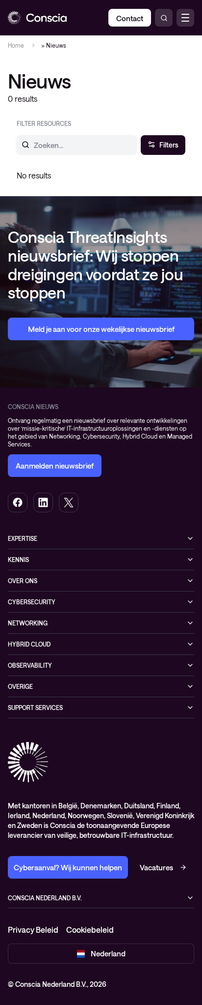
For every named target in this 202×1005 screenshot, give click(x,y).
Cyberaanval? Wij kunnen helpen (68, 867)
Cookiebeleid (90, 929)
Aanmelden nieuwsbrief (55, 465)
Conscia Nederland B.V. (45, 897)
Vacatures (156, 867)
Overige (20, 686)
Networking (28, 623)
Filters (168, 145)
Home (16, 45)
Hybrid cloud (29, 644)
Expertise (22, 538)
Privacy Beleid (33, 929)
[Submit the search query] (20, 144)
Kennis (18, 559)
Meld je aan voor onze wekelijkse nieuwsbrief (101, 329)
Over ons (22, 580)
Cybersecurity (31, 601)
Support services (35, 707)
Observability (30, 665)
